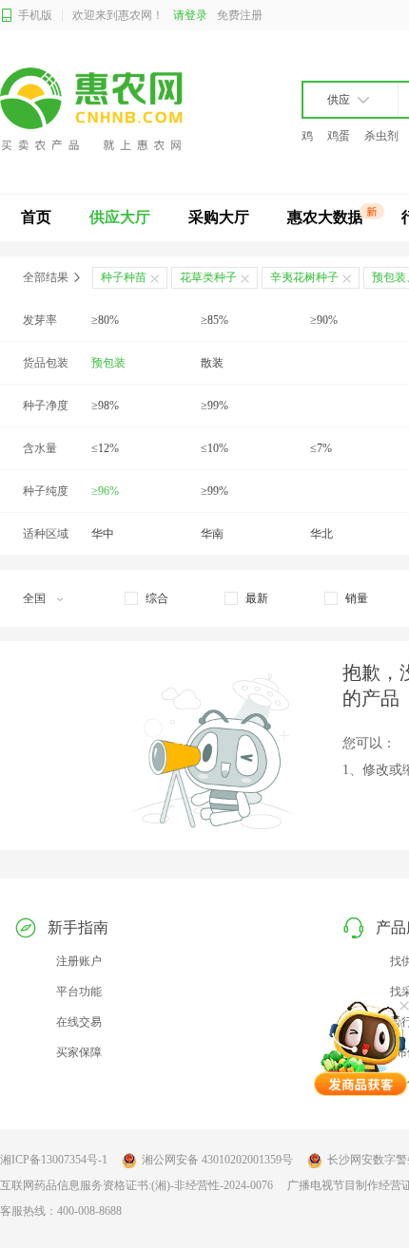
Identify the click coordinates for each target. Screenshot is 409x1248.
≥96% (105, 491)
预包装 (108, 362)
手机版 (35, 15)
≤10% (214, 448)
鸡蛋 (338, 135)
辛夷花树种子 (304, 277)
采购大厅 (218, 217)
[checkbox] (146, 598)
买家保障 (79, 1052)
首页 (36, 217)
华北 (321, 533)
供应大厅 (119, 217)
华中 (102, 533)
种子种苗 (123, 277)
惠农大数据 (325, 217)
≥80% (105, 320)
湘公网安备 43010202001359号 (217, 1159)
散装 (212, 362)
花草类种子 (208, 277)
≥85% (214, 320)
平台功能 (79, 991)
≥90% (324, 320)
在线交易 (79, 1022)
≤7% (321, 448)
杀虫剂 (381, 135)
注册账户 (79, 961)
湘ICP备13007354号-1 (53, 1159)
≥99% (214, 405)
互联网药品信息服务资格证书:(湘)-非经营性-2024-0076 (136, 1185)
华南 (212, 533)
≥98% (105, 405)
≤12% (105, 448)
